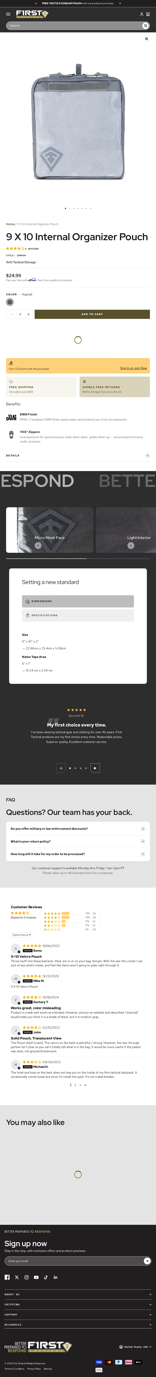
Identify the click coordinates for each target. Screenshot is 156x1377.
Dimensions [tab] (42, 601)
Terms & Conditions (14, 1369)
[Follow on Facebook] (7, 1277)
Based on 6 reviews (23, 917)
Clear (137, 26)
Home (10, 224)
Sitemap (48, 1369)
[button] (15, 248)
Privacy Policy (34, 1369)
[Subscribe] (147, 1261)
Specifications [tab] (45, 615)
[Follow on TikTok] (46, 1277)
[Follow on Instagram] (26, 1277)
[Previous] (36, 3)
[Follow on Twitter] (16, 1277)
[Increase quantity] (28, 314)
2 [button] (75, 1085)
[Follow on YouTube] (36, 1277)
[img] (32, 946)
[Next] (120, 3)
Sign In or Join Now (133, 368)
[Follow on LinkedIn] (55, 1277)
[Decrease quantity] (11, 314)
